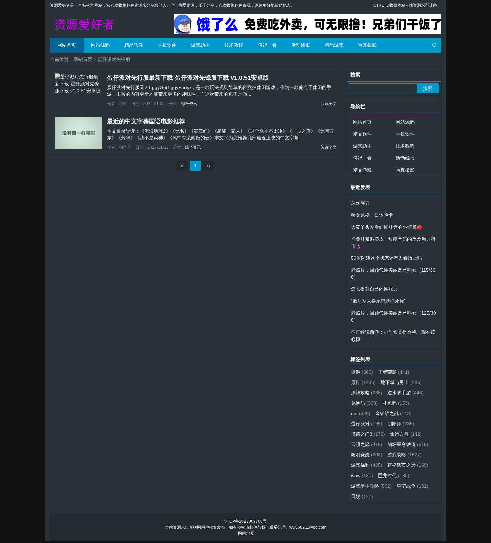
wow (362, 475)
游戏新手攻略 (371, 486)
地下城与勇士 (401, 382)
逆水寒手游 (405, 392)
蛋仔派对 (366, 423)
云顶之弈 (366, 444)
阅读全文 (329, 103)
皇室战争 (412, 486)
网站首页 (66, 45)
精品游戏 (334, 45)
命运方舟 (406, 434)
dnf (360, 413)
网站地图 (246, 533)
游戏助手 (200, 45)
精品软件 (133, 45)
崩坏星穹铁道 (407, 444)
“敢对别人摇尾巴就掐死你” (378, 301)
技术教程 (233, 45)
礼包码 (396, 403)
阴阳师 (400, 423)
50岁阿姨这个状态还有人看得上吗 (386, 258)
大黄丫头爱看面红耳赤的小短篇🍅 (386, 227)
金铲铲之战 (393, 413)
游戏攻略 (404, 454)
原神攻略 (366, 392)
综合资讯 (189, 103)
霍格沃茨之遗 (407, 465)
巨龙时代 (394, 475)
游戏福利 (366, 465)
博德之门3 (368, 434)
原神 (363, 382)
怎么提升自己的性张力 (374, 289)
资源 (362, 372)
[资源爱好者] (83, 24)
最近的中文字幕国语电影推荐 (146, 121)
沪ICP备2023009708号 (245, 521)
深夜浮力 (360, 203)
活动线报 (300, 45)
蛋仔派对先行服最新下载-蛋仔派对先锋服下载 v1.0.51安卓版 (188, 77)
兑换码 (364, 403)
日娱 (362, 496)
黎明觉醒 (366, 454)
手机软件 (167, 45)
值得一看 (267, 45)
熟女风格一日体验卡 (372, 215)
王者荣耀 (394, 372)
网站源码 (100, 45)
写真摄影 (367, 45)
